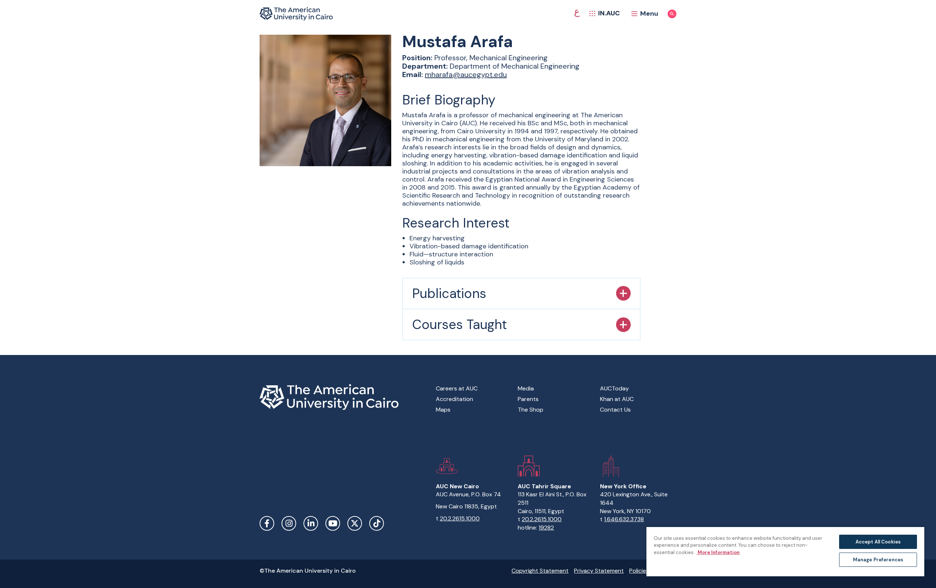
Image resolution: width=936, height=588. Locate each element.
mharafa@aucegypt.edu (466, 74)
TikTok (376, 523)
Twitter (354, 523)
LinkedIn (310, 523)
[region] (785, 551)
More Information (718, 552)
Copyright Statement (540, 570)
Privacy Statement (599, 570)
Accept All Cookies (878, 542)
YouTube (332, 523)
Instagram (289, 523)
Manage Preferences (878, 560)
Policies (639, 570)
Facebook (267, 523)
